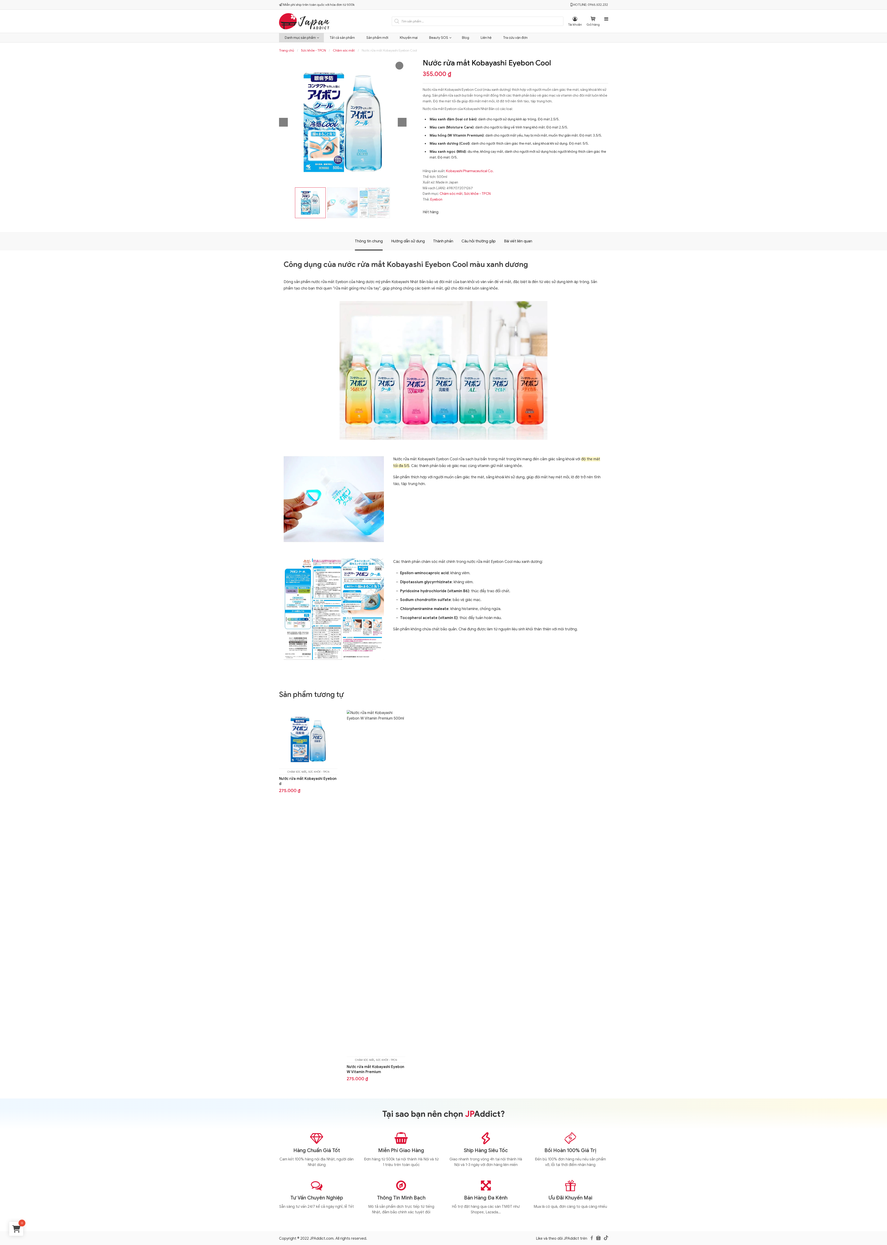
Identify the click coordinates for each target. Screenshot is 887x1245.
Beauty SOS (438, 38)
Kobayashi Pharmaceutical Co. (470, 171)
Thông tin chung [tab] (369, 241)
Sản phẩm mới (377, 38)
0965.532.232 (598, 5)
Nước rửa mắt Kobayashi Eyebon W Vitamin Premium (375, 1069)
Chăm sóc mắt (344, 50)
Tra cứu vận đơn (515, 38)
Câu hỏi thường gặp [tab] (479, 241)
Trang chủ (286, 50)
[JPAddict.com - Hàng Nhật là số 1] (304, 20)
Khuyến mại (409, 38)
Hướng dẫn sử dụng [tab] (408, 241)
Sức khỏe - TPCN (313, 50)
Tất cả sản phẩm (342, 38)
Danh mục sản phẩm (300, 38)
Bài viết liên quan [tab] (518, 241)
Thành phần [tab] (443, 241)
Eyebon (436, 199)
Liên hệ (486, 38)
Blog (465, 38)
